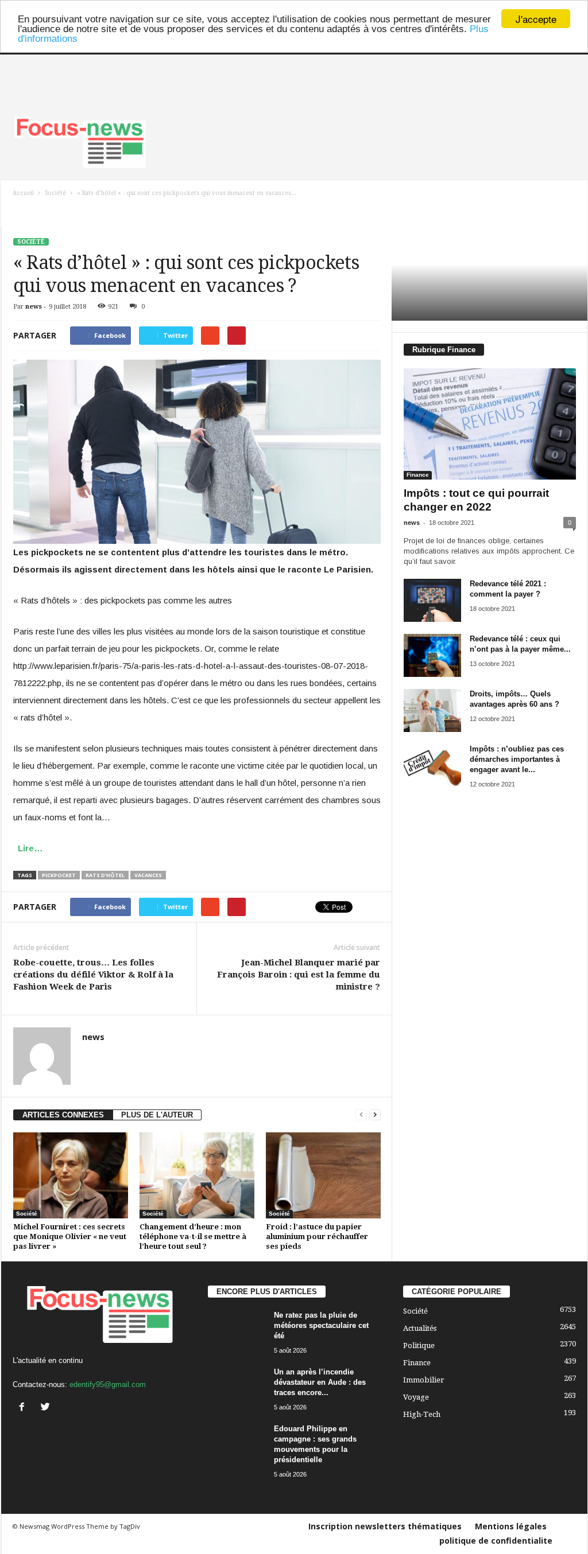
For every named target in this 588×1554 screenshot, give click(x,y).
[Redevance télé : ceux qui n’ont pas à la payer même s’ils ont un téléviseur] (432, 655)
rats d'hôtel (105, 875)
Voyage (416, 1397)
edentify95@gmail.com (107, 1384)
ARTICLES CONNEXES (63, 1115)
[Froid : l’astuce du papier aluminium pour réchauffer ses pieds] (323, 1175)
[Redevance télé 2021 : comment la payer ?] (432, 600)
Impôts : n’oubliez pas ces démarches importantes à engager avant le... (517, 759)
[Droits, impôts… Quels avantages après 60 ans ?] (432, 710)
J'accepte (536, 18)
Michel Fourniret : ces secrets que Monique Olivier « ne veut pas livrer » (69, 1236)
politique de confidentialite (495, 1540)
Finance (418, 475)
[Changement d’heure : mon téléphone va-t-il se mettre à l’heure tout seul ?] (197, 1175)
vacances (148, 875)
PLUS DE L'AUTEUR (157, 1115)
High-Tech (421, 1414)
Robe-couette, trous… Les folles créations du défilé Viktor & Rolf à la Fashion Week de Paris (93, 974)
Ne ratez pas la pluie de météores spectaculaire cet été (321, 1325)
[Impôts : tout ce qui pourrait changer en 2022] (490, 424)
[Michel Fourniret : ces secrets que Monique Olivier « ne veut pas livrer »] (70, 1175)
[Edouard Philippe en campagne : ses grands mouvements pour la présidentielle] (236, 1445)
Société (31, 242)
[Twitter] (46, 1408)
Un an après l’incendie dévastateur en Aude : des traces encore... (320, 1382)
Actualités (419, 1328)
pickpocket (59, 875)
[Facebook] (24, 1408)
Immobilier (423, 1380)
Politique (419, 1345)
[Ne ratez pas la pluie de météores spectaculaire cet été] (236, 1331)
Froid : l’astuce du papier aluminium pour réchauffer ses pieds (317, 1236)
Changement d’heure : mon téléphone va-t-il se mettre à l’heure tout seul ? (193, 1236)
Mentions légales (511, 1526)
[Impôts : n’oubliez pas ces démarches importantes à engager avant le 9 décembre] (432, 765)
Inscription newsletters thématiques (385, 1526)
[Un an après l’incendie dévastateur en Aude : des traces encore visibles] (236, 1388)
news (33, 306)
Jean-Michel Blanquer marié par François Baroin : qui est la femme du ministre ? (298, 974)
